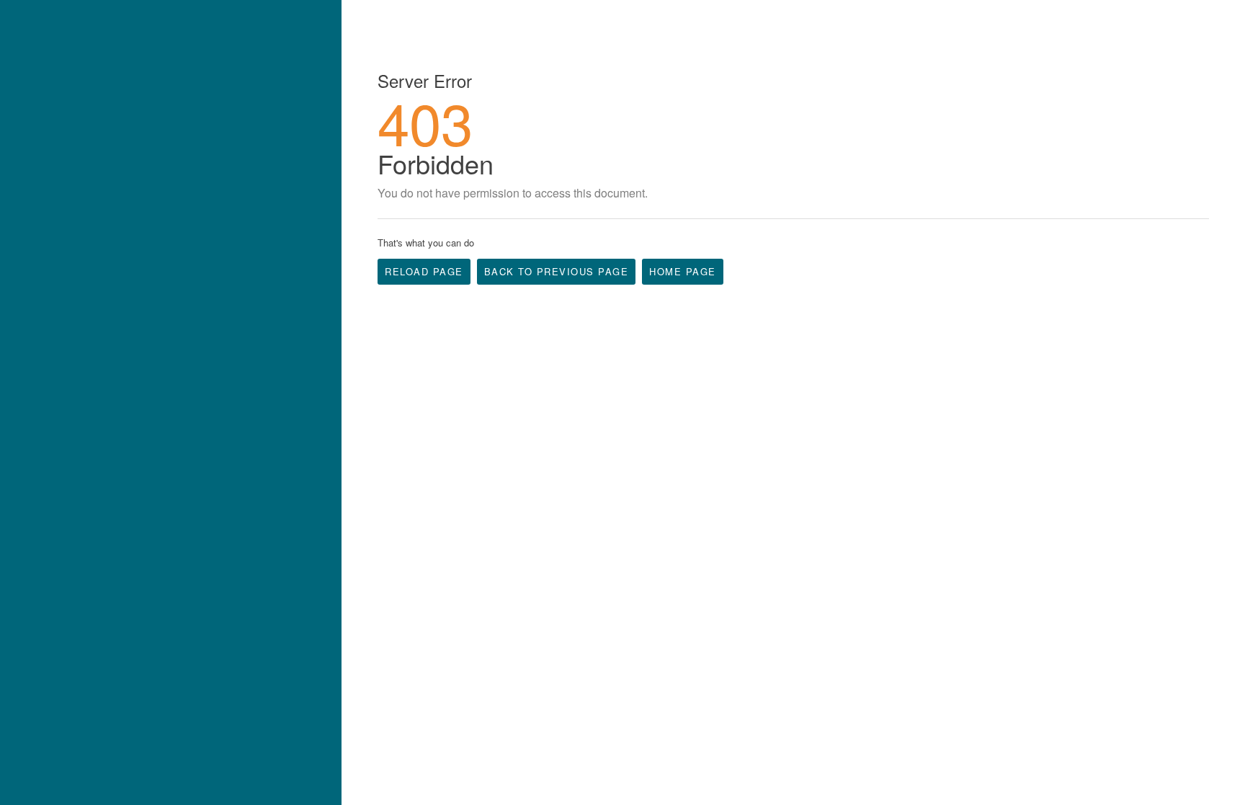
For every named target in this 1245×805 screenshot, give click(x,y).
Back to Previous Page (556, 271)
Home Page (682, 271)
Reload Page (424, 271)
